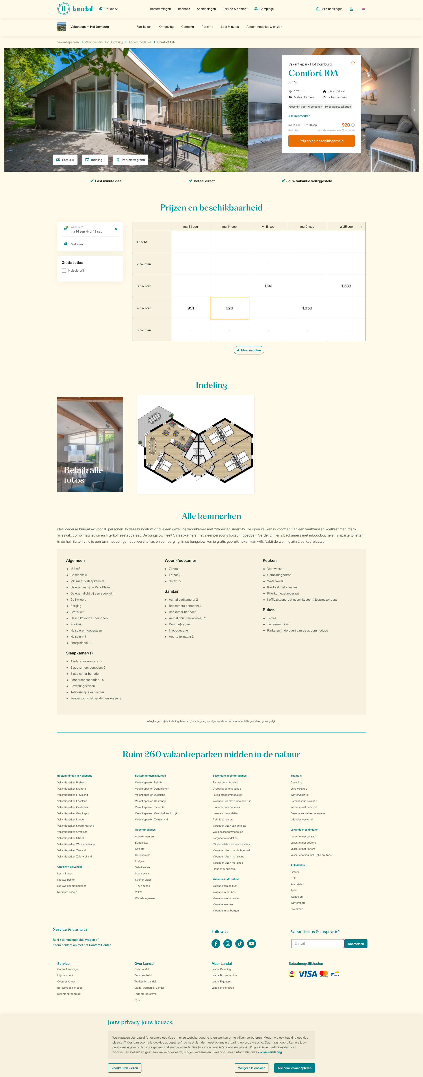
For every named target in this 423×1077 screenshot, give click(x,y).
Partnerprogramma (145, 993)
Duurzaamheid (143, 975)
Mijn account (65, 975)
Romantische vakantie (304, 801)
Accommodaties (145, 829)
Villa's (138, 892)
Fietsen (295, 872)
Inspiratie (184, 9)
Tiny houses (142, 885)
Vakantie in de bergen (226, 910)
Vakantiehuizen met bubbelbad (231, 850)
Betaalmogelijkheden (70, 987)
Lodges (139, 861)
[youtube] (251, 947)
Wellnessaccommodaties (228, 831)
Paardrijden (297, 884)
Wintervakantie (300, 794)
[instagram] (228, 947)
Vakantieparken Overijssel (72, 831)
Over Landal (141, 969)
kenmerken (299, 116)
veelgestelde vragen (80, 939)
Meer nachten (250, 350)
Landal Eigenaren (222, 981)
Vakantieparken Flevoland (72, 794)
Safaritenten (142, 867)
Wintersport (298, 902)
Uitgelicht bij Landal (69, 866)
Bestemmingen (160, 9)
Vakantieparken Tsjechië (149, 807)
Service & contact (235, 9)
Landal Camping (221, 969)
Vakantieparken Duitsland (150, 794)
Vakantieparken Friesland (72, 801)
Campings (267, 9)
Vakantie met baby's (302, 836)
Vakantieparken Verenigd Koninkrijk (156, 813)
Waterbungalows (145, 898)
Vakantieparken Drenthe (71, 788)
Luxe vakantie (299, 788)
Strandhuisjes (143, 879)
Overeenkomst (66, 981)
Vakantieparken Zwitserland (151, 819)
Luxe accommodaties (226, 813)
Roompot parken (67, 892)
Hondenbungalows (224, 868)
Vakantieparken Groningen (73, 813)
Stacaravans (142, 873)
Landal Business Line (224, 975)
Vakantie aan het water (226, 898)
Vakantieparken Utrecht (71, 838)
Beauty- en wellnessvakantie (308, 813)
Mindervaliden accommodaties (231, 844)
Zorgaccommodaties (225, 838)
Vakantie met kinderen (304, 829)
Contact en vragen (68, 969)
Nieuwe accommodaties (71, 885)
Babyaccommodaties (225, 782)
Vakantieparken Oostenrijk (150, 801)
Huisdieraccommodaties (227, 794)
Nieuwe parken (66, 879)
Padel (294, 890)
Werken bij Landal (145, 981)
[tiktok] (240, 947)
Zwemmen (297, 909)
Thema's (296, 775)
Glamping (296, 782)
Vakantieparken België (148, 782)
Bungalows (141, 842)
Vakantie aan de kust (225, 885)
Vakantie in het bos (224, 892)
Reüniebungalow (223, 819)
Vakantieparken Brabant (71, 782)
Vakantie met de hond (304, 807)
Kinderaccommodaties (226, 807)
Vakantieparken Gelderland (73, 807)
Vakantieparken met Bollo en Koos (311, 855)
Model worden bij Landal (149, 987)
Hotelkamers (142, 855)
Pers (137, 1000)
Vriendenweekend (302, 819)
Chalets (139, 848)
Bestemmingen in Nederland (74, 775)
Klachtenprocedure (69, 993)
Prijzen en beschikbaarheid (321, 141)
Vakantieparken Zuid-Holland (74, 856)
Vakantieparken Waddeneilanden (76, 844)
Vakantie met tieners (303, 848)
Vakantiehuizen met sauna (228, 856)
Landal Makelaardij (223, 987)
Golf (293, 878)
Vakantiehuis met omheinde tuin (232, 801)
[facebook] (216, 947)
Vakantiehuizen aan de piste (229, 825)
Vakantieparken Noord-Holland (75, 825)
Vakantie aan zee (223, 904)
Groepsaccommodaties (227, 788)
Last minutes (65, 873)
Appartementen (144, 836)
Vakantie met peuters (303, 842)
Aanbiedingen (206, 9)
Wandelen (297, 896)
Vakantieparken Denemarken (152, 788)
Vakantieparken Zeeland (71, 850)
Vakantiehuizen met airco (228, 862)
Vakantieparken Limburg (71, 819)
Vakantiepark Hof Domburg (310, 64)
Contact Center (100, 945)
